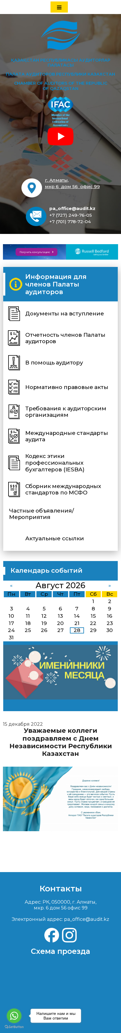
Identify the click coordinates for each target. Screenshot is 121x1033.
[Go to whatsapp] (14, 1015)
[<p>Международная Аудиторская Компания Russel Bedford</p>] (60, 252)
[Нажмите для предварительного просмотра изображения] (60, 799)
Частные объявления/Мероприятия (41, 514)
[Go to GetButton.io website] (14, 1027)
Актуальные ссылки (54, 538)
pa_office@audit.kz (72, 208)
